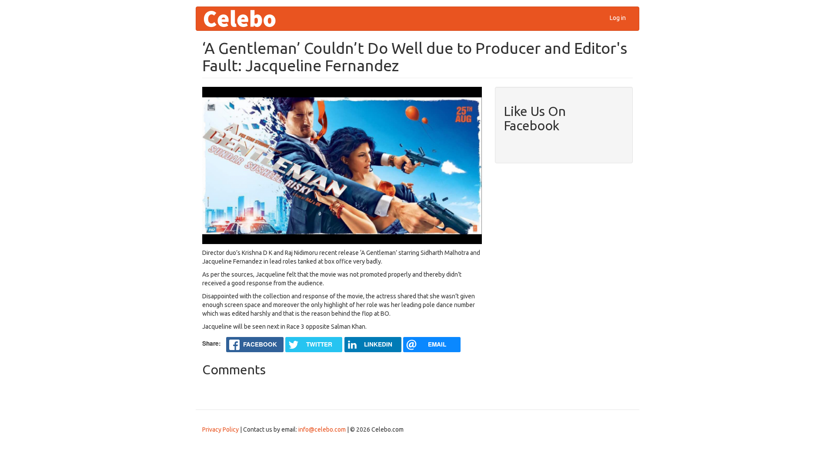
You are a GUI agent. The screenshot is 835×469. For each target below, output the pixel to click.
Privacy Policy (220, 429)
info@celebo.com (322, 429)
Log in (618, 17)
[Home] (243, 19)
